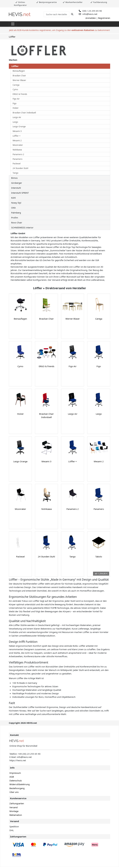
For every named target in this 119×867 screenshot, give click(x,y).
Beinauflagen (19, 71)
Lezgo (15, 122)
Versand (13, 807)
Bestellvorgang (17, 788)
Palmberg (16, 212)
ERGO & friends (20, 94)
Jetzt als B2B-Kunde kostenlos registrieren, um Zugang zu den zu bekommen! (59, 30)
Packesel (16, 163)
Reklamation (15, 814)
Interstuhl (16, 187)
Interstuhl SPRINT (20, 192)
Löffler (12, 36)
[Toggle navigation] (13, 24)
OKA (13, 207)
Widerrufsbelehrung (19, 784)
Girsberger (16, 182)
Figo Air (16, 98)
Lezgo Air (17, 117)
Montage (13, 811)
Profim (14, 217)
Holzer (16, 108)
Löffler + (16, 136)
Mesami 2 (17, 140)
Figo (14, 103)
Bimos (14, 177)
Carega (16, 85)
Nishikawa (17, 149)
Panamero (17, 159)
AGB (11, 776)
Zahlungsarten (16, 803)
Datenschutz (15, 780)
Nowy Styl (16, 202)
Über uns (14, 792)
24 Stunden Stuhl (20, 168)
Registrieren (104, 17)
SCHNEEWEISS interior (22, 227)
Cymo (15, 89)
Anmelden (90, 17)
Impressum (15, 772)
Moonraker (18, 145)
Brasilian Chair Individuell (24, 112)
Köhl (13, 197)
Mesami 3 (17, 131)
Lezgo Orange (19, 126)
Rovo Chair (16, 222)
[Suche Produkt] (72, 14)
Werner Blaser (19, 80)
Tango (15, 173)
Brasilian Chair (19, 75)
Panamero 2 (18, 154)
